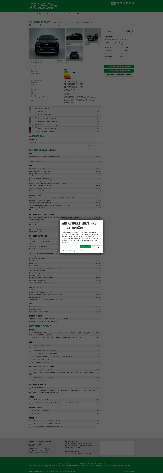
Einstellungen (96, 247)
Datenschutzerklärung (68, 251)
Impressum (79, 251)
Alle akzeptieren (85, 247)
